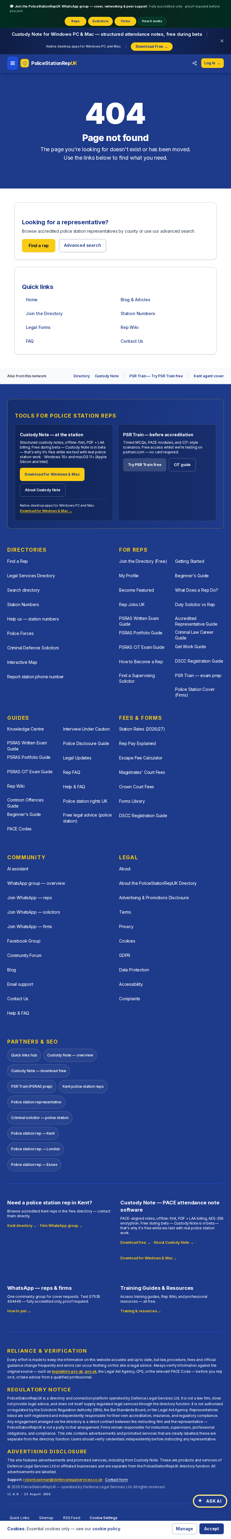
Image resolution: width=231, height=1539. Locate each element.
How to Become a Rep (141, 661)
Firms (125, 21)
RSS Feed (71, 1518)
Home (32, 299)
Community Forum (24, 955)
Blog (11, 969)
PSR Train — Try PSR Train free (156, 376)
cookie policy (106, 1528)
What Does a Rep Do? (196, 590)
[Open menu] (12, 63)
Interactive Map (22, 662)
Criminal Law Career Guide (194, 635)
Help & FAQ (74, 786)
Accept (211, 1528)
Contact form (116, 1479)
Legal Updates (77, 757)
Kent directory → (22, 1225)
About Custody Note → (174, 1242)
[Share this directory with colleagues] (194, 63)
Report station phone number (35, 676)
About (125, 868)
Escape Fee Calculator (140, 757)
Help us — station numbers (33, 618)
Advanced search (82, 245)
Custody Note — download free (38, 1070)
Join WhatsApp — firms (29, 926)
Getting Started (189, 561)
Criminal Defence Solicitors (33, 647)
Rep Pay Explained (137, 743)
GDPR (124, 955)
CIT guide (182, 464)
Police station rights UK (85, 801)
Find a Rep (17, 561)
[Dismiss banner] (222, 41)
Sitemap (46, 1518)
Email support (20, 984)
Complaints (129, 998)
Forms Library (132, 801)
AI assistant (17, 868)
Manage (184, 1528)
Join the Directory (44, 313)
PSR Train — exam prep (198, 675)
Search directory (23, 590)
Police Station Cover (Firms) (194, 692)
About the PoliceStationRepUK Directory (158, 883)
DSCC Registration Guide (199, 661)
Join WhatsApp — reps (29, 897)
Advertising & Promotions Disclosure (154, 897)
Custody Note (107, 376)
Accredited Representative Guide (196, 621)
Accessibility (131, 984)
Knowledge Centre (25, 728)
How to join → (19, 1311)
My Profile (129, 575)
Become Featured (136, 590)
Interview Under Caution (86, 728)
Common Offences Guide (25, 802)
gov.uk (91, 1371)
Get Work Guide (190, 646)
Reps (75, 21)
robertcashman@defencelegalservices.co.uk (62, 1479)
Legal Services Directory (31, 575)
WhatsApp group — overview (36, 883)
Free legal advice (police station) (87, 817)
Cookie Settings (103, 1518)
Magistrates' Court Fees (142, 772)
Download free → (135, 1242)
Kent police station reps (83, 1086)
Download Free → (152, 46)
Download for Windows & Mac (52, 474)
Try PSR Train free (145, 464)
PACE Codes (19, 828)
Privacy (126, 926)
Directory (81, 376)
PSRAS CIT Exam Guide (141, 647)
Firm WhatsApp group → (61, 1225)
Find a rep (39, 245)
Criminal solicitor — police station (40, 1117)
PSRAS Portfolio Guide (140, 632)
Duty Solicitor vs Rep (195, 604)
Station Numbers (138, 313)
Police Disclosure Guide (86, 743)
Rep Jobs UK (132, 604)
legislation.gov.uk (67, 1371)
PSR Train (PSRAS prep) (31, 1086)
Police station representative (36, 1102)
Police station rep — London (35, 1149)
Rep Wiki (130, 327)
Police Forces (20, 633)
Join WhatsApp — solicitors (33, 912)
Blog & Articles (135, 299)
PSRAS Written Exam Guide (139, 621)
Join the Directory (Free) (143, 561)
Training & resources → (140, 1311)
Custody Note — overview (70, 1055)
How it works (152, 21)
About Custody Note (42, 490)
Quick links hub (24, 1055)
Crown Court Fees (136, 786)
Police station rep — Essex (34, 1164)
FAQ (29, 341)
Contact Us (132, 341)
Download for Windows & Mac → (46, 511)
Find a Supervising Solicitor (137, 678)
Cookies (127, 940)
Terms (125, 912)
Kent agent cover (209, 376)
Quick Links (19, 1518)
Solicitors (100, 21)
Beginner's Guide (192, 575)
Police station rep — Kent (33, 1133)
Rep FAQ (71, 772)
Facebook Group (24, 940)
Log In (212, 63)
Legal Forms (38, 327)
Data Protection (134, 969)
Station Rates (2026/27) (142, 728)
